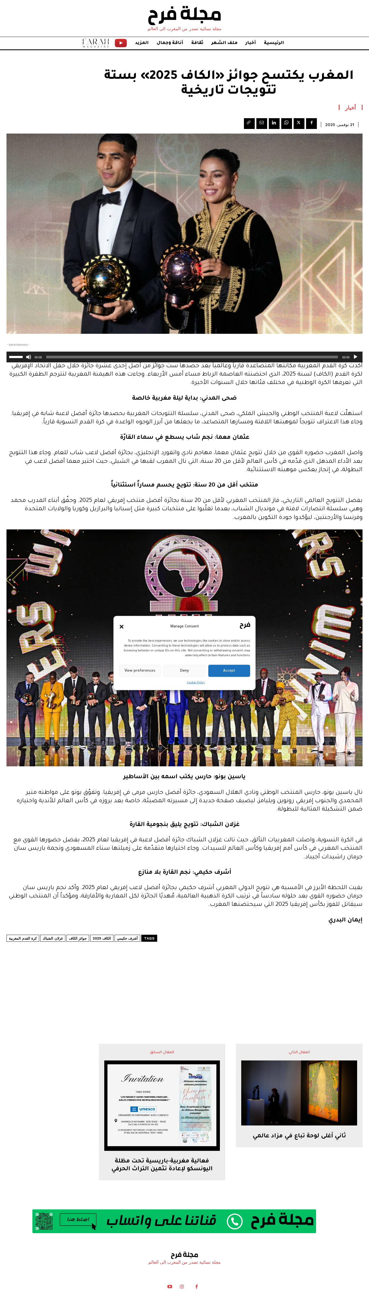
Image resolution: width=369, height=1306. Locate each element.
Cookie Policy (196, 683)
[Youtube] (170, 1288)
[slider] (16, 356)
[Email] (261, 123)
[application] (184, 357)
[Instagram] (182, 1288)
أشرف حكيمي (127, 938)
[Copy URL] (249, 123)
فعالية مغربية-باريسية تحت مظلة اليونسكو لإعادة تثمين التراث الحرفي (162, 1165)
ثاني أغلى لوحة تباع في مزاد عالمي (299, 1136)
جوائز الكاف (78, 938)
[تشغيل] (355, 357)
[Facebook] (311, 123)
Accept (229, 671)
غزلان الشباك (53, 938)
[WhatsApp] (286, 123)
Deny (184, 671)
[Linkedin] (274, 123)
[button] (121, 626)
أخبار (350, 107)
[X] (299, 123)
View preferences (140, 671)
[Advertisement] (184, 976)
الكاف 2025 (102, 938)
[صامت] (28, 357)
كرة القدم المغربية (23, 938)
